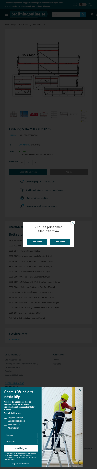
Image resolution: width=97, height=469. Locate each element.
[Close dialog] (81, 390)
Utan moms (60, 241)
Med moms (37, 241)
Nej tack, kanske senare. (22, 464)
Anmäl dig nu (22, 448)
